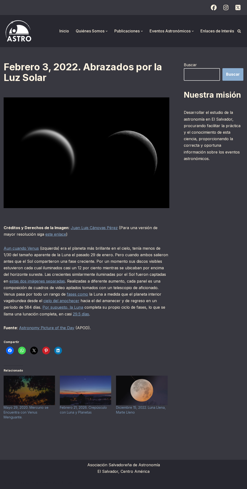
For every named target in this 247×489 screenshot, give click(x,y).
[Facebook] (213, 7)
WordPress (63, 482)
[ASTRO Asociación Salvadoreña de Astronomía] (18, 31)
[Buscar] (239, 31)
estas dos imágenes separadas (37, 281)
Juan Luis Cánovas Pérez (94, 227)
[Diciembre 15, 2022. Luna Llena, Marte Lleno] (141, 390)
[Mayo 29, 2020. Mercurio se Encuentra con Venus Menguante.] (29, 390)
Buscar (190, 64)
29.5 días (81, 314)
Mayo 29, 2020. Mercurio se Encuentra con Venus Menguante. (26, 412)
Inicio (64, 31)
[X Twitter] (237, 7)
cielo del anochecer (61, 300)
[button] (107, 31)
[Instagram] (225, 7)
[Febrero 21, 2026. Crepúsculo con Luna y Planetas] (85, 390)
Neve (8, 482)
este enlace (55, 234)
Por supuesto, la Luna (62, 307)
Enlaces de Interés (217, 31)
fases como (77, 294)
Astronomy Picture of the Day (46, 327)
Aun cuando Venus (21, 248)
